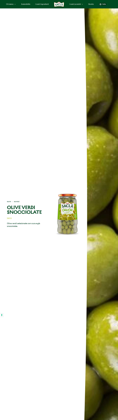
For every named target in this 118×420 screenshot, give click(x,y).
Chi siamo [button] (9, 4)
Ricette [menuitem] (91, 4)
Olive (9, 201)
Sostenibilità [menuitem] (25, 4)
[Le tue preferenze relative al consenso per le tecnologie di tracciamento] (2, 315)
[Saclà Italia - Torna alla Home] (59, 4)
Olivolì (16, 201)
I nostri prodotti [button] (75, 4)
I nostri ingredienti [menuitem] (42, 4)
